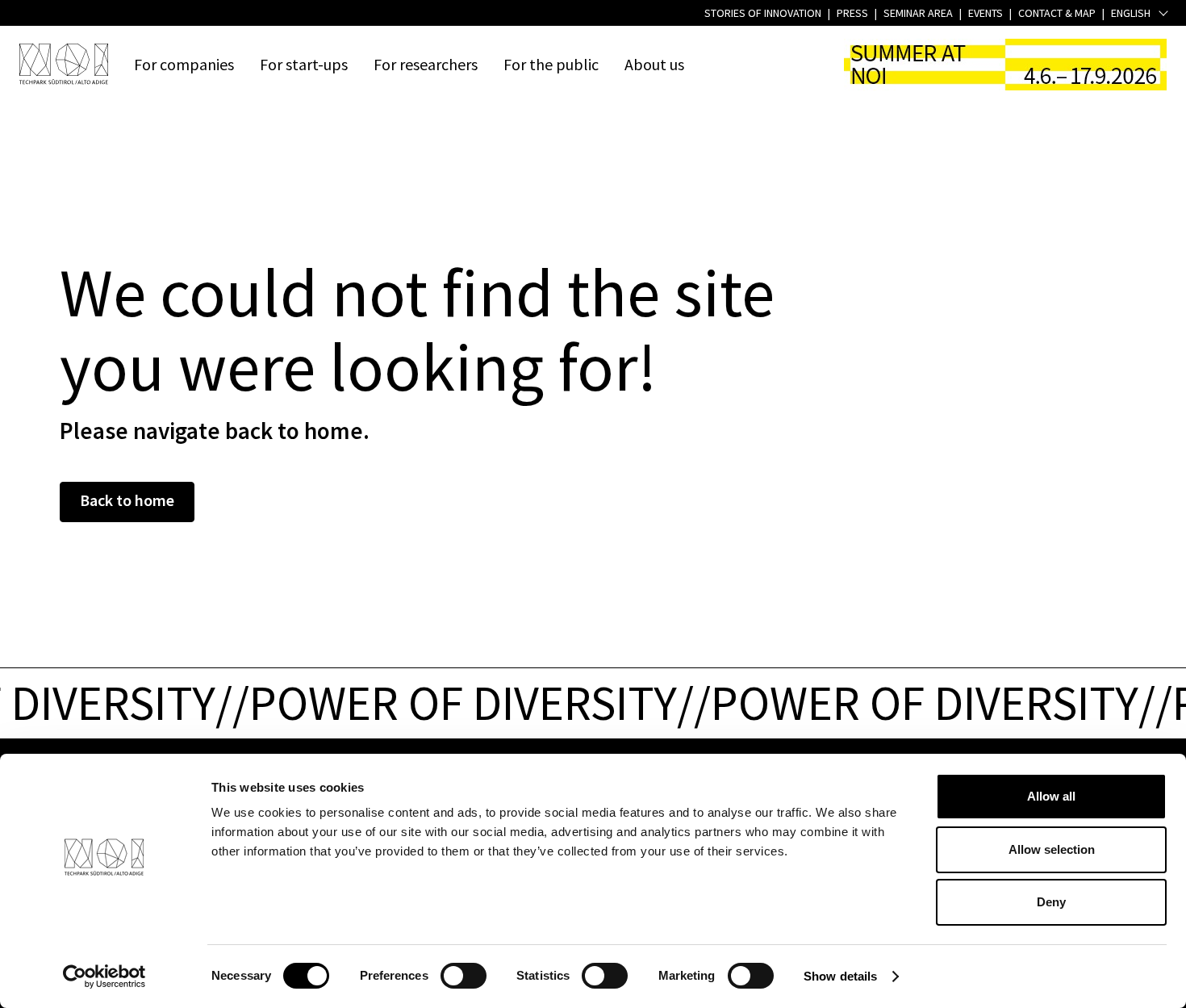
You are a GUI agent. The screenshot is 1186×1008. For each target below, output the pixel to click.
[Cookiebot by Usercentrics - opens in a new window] (104, 976)
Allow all (1051, 796)
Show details (840, 976)
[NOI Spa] (63, 64)
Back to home (127, 500)
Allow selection (1052, 849)
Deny (1051, 902)
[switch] (464, 976)
